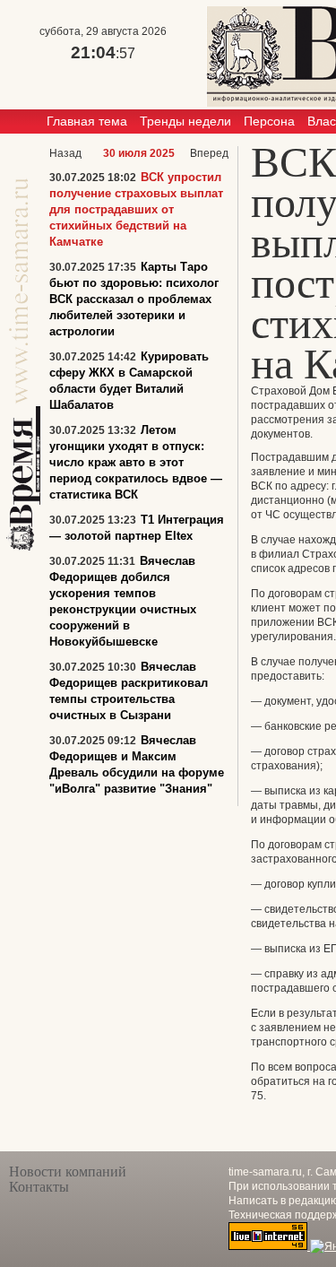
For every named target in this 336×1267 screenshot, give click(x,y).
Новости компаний (67, 1171)
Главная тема (87, 121)
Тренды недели (185, 121)
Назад (65, 153)
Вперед (209, 153)
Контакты (39, 1186)
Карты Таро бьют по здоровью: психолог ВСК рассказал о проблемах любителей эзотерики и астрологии (134, 299)
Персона (269, 121)
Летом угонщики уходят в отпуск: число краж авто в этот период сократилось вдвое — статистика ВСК (135, 462)
